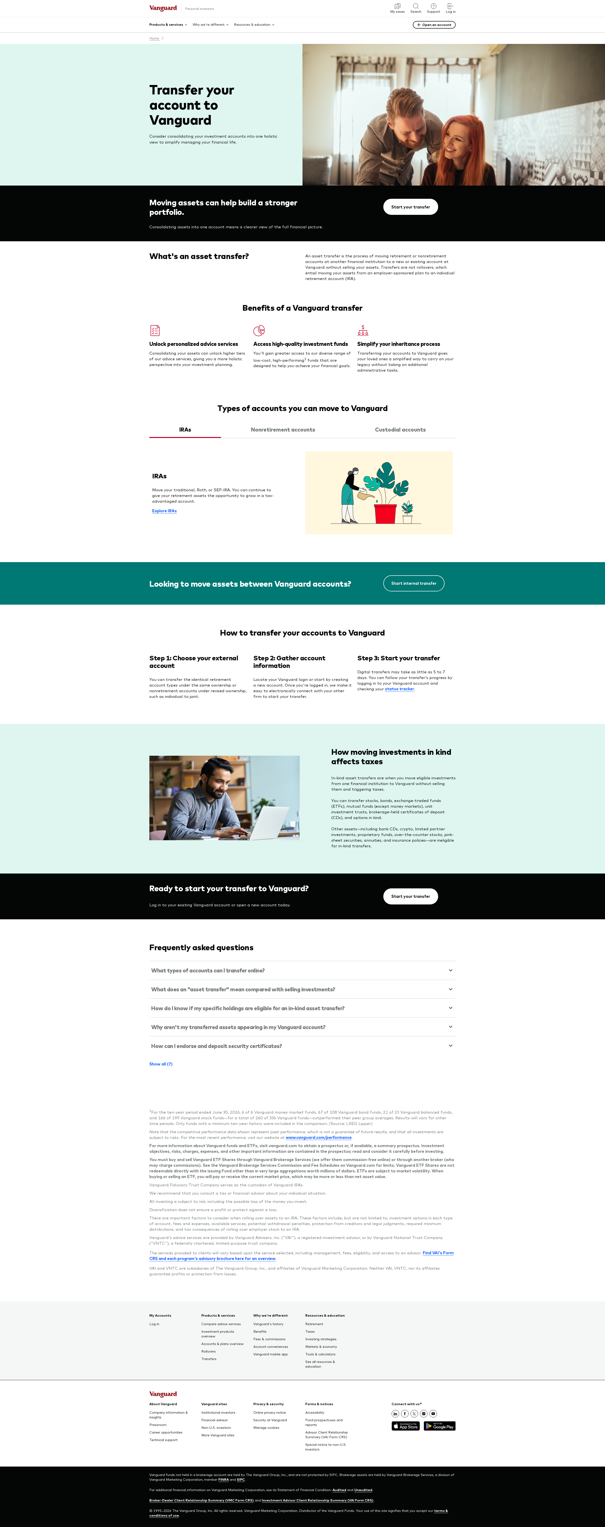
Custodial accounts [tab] (400, 429)
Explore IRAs (164, 510)
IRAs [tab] (185, 429)
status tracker (399, 688)
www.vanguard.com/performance (319, 1137)
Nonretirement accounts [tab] (283, 429)
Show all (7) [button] (161, 1064)
